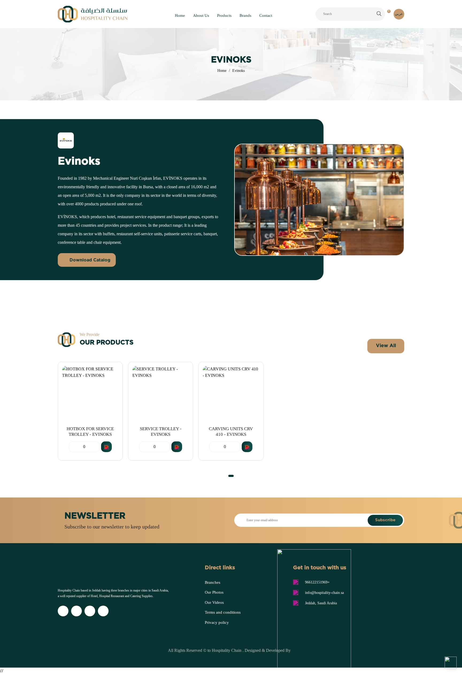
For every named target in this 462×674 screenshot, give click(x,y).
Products (224, 15)
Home (180, 15)
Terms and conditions (223, 612)
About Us (201, 15)
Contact (265, 15)
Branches (212, 582)
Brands (245, 15)
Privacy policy (217, 622)
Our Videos (214, 602)
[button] (231, 476)
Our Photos (214, 592)
